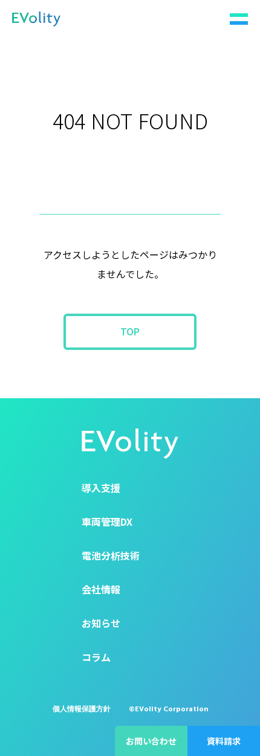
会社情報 (101, 589)
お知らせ (101, 623)
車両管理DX (107, 521)
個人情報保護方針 (82, 708)
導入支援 (101, 487)
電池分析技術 (111, 555)
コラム (96, 657)
